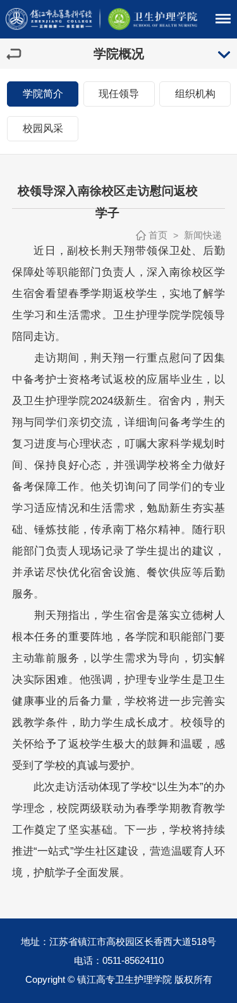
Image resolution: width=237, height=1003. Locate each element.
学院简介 (43, 93)
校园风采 (43, 128)
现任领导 (119, 93)
